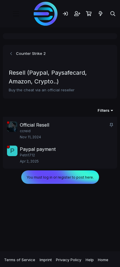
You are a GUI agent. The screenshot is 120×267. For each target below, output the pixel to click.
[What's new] (101, 13)
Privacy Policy (68, 259)
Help (90, 259)
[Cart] (89, 13)
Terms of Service (19, 259)
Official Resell (34, 125)
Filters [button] (104, 110)
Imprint (46, 259)
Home (103, 259)
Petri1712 (27, 155)
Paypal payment (38, 149)
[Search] (113, 13)
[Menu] (15, 13)
